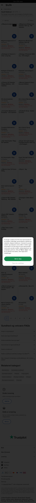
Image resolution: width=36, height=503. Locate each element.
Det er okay (18, 259)
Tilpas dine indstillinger (18, 263)
